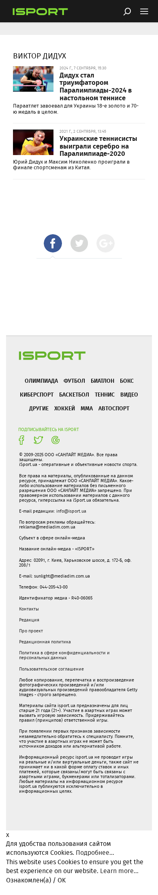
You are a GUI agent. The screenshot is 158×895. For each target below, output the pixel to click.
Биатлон (102, 380)
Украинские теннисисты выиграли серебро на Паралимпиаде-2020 (98, 145)
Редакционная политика (45, 641)
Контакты (29, 609)
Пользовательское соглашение (51, 669)
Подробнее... (95, 852)
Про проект (31, 631)
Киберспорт (36, 394)
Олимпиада (41, 380)
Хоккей (64, 408)
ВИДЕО (129, 394)
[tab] (53, 243)
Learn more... (119, 871)
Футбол (74, 380)
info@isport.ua (71, 511)
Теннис (105, 394)
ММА (87, 408)
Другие (39, 408)
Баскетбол (74, 394)
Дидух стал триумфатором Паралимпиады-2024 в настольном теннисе (96, 86)
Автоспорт (113, 408)
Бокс (127, 380)
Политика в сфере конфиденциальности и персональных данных (64, 655)
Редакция (29, 620)
